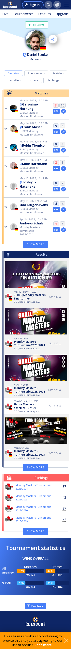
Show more (35, 244)
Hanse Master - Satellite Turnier (25, 406)
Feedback (37, 606)
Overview (13, 73)
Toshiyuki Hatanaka (28, 184)
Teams (34, 80)
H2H (56, 111)
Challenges (54, 80)
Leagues (44, 14)
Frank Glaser (32, 127)
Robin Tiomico (33, 145)
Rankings (16, 80)
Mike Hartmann (34, 164)
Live (5, 14)
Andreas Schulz (32, 223)
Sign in (35, 5)
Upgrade (62, 14)
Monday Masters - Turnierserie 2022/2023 (29, 452)
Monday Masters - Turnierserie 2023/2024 (29, 343)
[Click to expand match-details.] (63, 111)
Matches (58, 73)
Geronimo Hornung (29, 106)
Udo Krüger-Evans (34, 205)
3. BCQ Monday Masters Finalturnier (30, 296)
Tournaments (23, 14)
